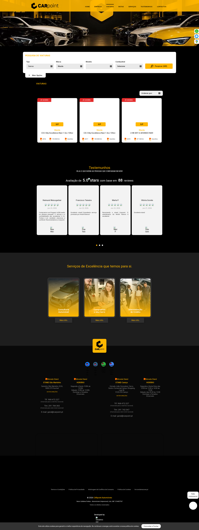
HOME (87, 6)
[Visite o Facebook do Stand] (87, 364)
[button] (96, 243)
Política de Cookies (124, 489)
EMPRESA (98, 6)
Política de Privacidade (76, 489)
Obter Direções (52, 392)
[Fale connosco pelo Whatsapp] (104, 364)
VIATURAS (110, 6)
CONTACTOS (161, 6)
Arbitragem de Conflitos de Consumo (101, 489)
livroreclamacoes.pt (141, 489)
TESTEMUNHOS (146, 6)
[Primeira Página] (99, 349)
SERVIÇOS (132, 6)
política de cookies (132, 526)
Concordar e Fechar (151, 526)
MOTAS (121, 6)
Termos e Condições (58, 489)
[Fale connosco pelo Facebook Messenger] (112, 364)
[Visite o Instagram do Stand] (95, 364)
